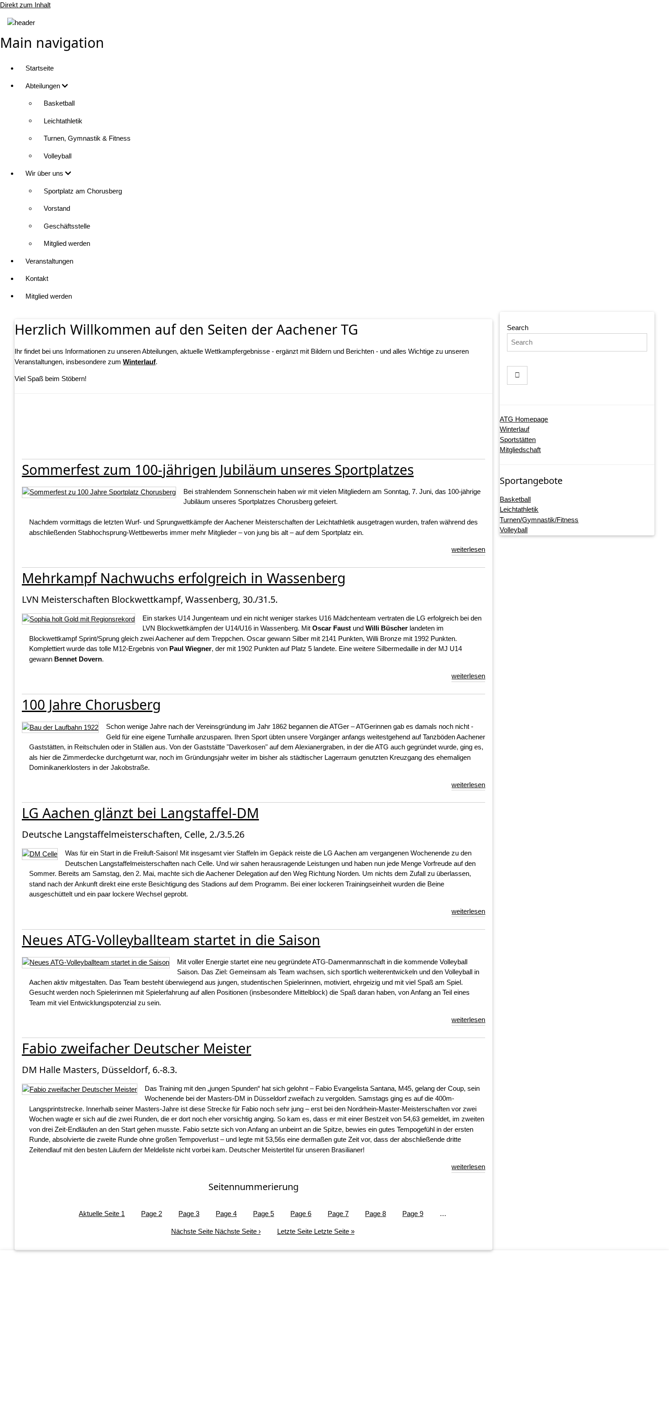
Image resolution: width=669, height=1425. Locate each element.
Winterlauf (514, 429)
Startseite (39, 68)
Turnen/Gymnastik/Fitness (539, 520)
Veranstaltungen (49, 261)
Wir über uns (45, 173)
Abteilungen (43, 86)
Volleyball (57, 156)
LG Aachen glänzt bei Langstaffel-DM (140, 813)
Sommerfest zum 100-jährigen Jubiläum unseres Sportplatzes (218, 469)
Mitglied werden (67, 243)
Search (517, 327)
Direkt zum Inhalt (25, 5)
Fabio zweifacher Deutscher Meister (136, 1048)
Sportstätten (518, 439)
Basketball (59, 103)
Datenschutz (344, 1357)
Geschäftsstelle (67, 226)
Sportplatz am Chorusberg (83, 191)
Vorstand (57, 208)
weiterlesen (468, 549)
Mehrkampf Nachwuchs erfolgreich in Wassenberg (183, 578)
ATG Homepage (524, 419)
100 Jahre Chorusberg (91, 704)
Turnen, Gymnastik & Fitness (87, 138)
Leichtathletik (63, 121)
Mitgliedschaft (520, 449)
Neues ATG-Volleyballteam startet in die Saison (171, 940)
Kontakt (36, 278)
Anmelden (344, 1409)
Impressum (344, 1340)
